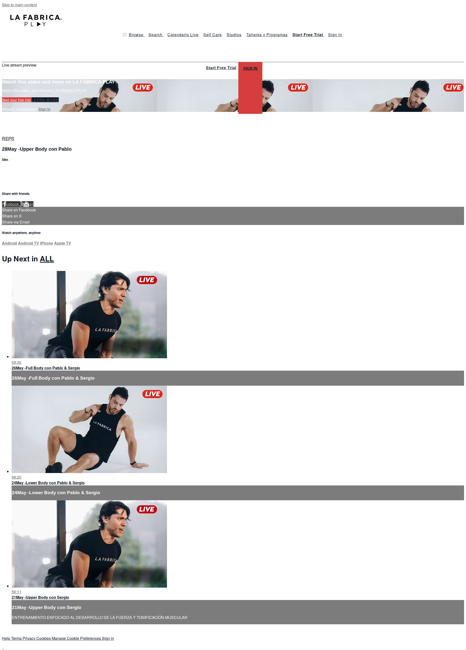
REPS (8, 138)
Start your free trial (17, 99)
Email (28, 204)
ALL (47, 258)
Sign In (250, 69)
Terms (17, 638)
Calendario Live (183, 34)
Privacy (29, 638)
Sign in (335, 34)
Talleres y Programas (267, 34)
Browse (137, 34)
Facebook (11, 204)
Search (156, 34)
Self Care (212, 34)
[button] (124, 35)
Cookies (44, 638)
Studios (234, 34)
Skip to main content (19, 5)
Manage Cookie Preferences (77, 638)
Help (6, 638)
